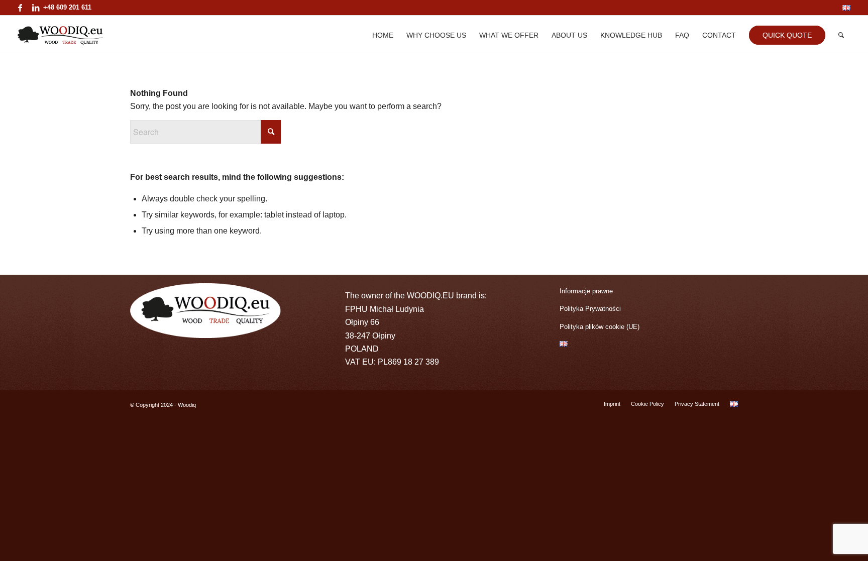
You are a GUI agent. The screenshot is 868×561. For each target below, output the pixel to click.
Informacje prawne (586, 291)
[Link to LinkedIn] (35, 7)
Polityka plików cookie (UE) (599, 326)
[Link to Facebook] (20, 7)
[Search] (841, 35)
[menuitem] (843, 8)
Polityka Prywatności (590, 308)
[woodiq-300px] (60, 35)
